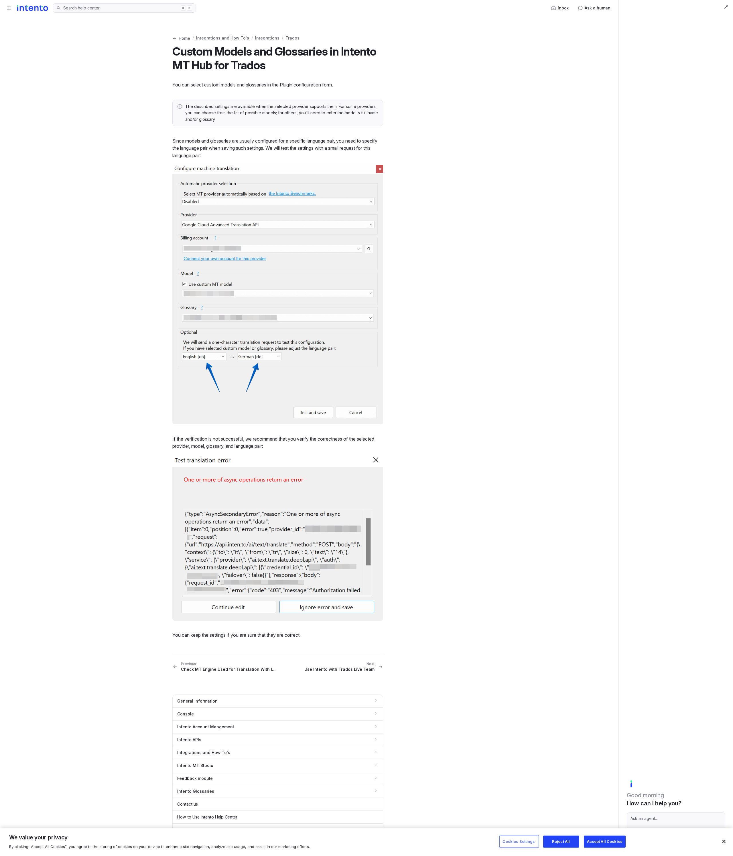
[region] (366, 842)
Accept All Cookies (604, 841)
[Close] (724, 841)
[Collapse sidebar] (726, 6)
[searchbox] (120, 8)
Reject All (561, 841)
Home (184, 38)
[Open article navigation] (9, 8)
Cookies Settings (519, 841)
